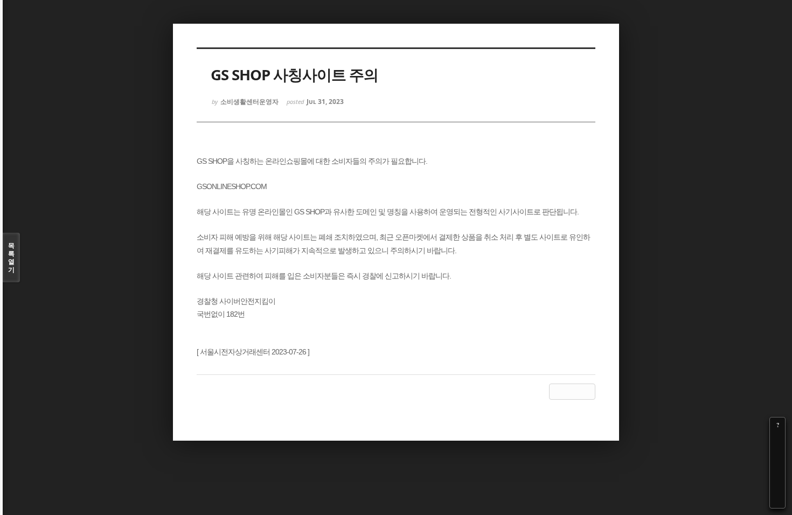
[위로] (777, 470)
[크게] (777, 440)
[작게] (777, 455)
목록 (11, 257)
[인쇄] (777, 500)
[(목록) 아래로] (777, 485)
